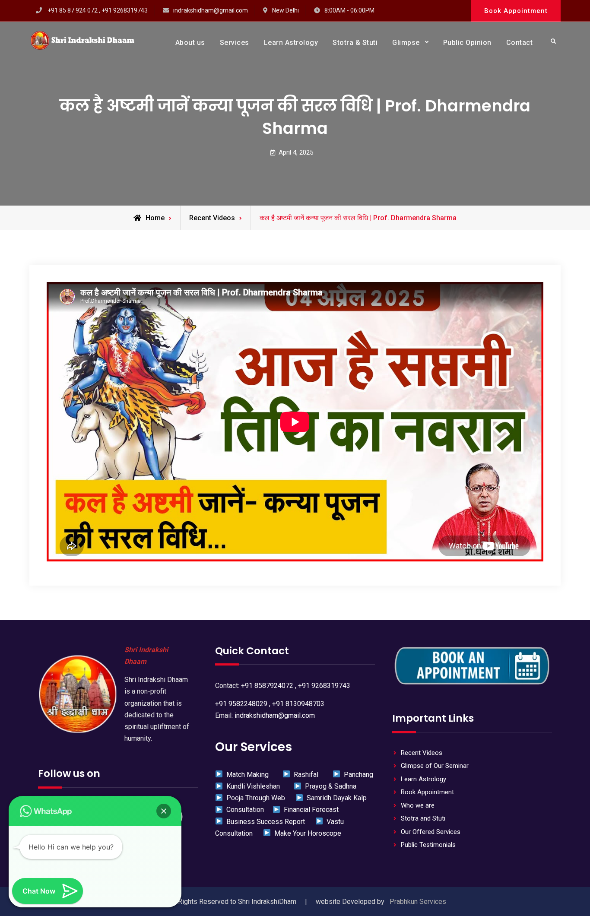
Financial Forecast (309, 809)
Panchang (356, 774)
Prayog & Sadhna (329, 786)
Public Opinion (467, 42)
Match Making (246, 774)
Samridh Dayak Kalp (335, 798)
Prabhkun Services (418, 901)
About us (190, 42)
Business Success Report (265, 822)
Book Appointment (516, 11)
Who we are (418, 805)
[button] (163, 811)
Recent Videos (212, 218)
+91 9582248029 (241, 704)
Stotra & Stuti (355, 42)
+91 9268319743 (324, 685)
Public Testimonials (428, 845)
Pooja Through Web (255, 798)
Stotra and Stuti (423, 818)
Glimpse (406, 42)
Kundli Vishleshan (252, 786)
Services (234, 42)
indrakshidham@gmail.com (210, 10)
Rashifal (305, 774)
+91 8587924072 (267, 685)
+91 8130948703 (298, 704)
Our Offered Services (430, 832)
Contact (519, 42)
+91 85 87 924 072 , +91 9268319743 (98, 10)
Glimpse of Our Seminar (435, 766)
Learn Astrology (291, 42)
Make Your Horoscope (306, 833)
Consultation (243, 809)
